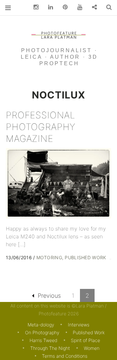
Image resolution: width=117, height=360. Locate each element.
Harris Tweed (43, 340)
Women (91, 348)
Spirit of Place (85, 340)
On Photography (42, 332)
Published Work (85, 257)
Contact (91, 7)
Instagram (33, 7)
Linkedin (48, 7)
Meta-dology (41, 324)
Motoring (49, 257)
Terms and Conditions (64, 356)
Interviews (78, 324)
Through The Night (50, 348)
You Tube (77, 7)
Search (106, 7)
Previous (49, 295)
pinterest (62, 7)
